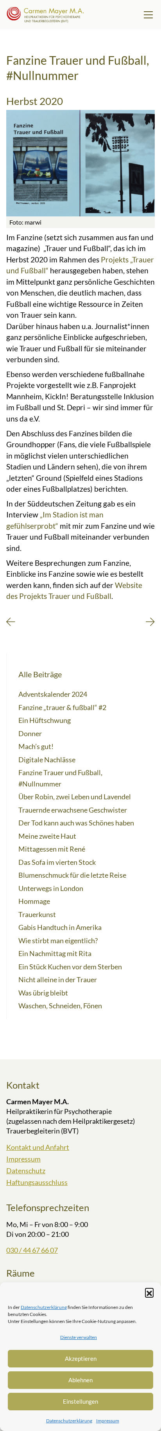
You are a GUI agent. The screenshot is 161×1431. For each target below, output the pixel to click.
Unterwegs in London (50, 888)
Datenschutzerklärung (44, 1307)
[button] (149, 1292)
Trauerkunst (37, 914)
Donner (30, 733)
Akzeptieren (81, 1358)
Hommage (34, 901)
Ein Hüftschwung (44, 720)
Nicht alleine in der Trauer (57, 979)
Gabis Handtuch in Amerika (60, 927)
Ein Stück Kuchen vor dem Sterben (70, 966)
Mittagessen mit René (51, 849)
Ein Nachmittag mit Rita (54, 953)
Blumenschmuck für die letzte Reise (72, 875)
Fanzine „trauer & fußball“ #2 (62, 707)
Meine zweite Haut (47, 836)
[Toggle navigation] (148, 14)
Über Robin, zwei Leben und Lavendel (74, 796)
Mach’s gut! (36, 746)
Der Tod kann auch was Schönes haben (76, 822)
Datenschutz (25, 1170)
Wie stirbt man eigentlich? (58, 940)
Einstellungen (80, 1401)
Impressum (107, 1421)
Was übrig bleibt (43, 992)
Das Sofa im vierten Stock (57, 862)
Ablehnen (80, 1379)
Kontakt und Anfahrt (37, 1147)
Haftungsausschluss (37, 1182)
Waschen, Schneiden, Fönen (60, 1005)
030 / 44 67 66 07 (32, 1250)
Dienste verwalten (78, 1337)
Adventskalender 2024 (52, 694)
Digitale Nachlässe (46, 759)
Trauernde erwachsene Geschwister (72, 810)
